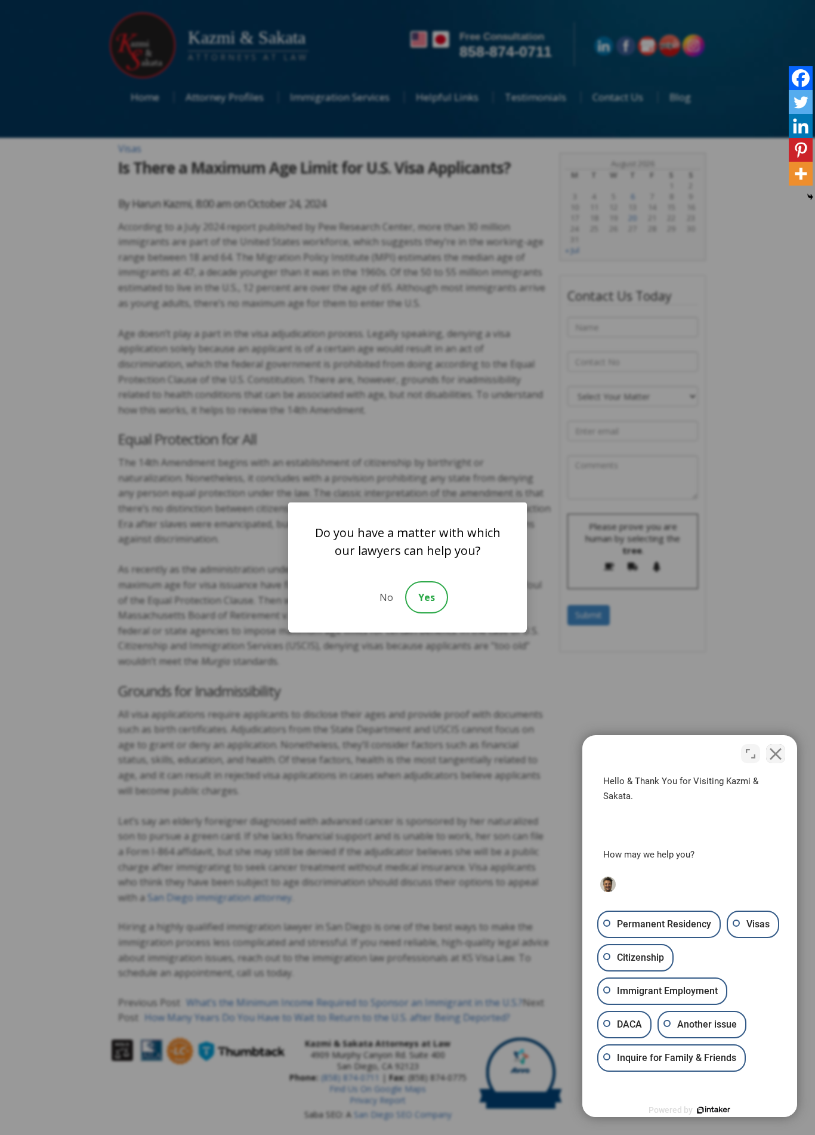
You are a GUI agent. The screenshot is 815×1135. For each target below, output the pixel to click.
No (386, 597)
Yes (426, 597)
